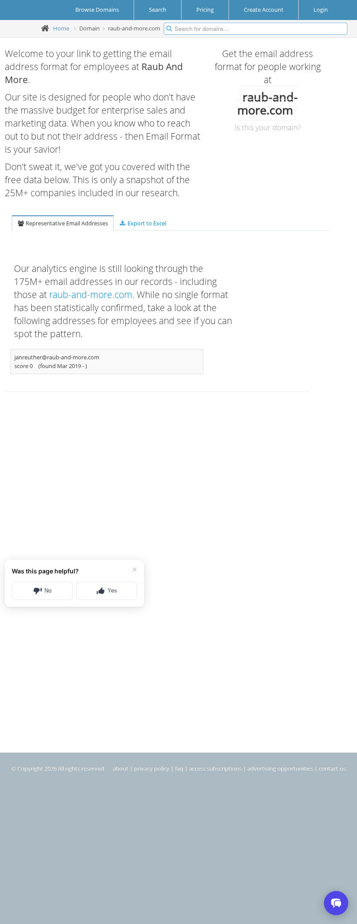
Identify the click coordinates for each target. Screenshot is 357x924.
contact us (332, 768)
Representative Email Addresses (66, 223)
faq (179, 768)
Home (61, 28)
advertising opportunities (280, 768)
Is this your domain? (268, 127)
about (120, 768)
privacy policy (151, 768)
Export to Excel (146, 223)
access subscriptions (215, 768)
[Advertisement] (128, 479)
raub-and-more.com (90, 294)
